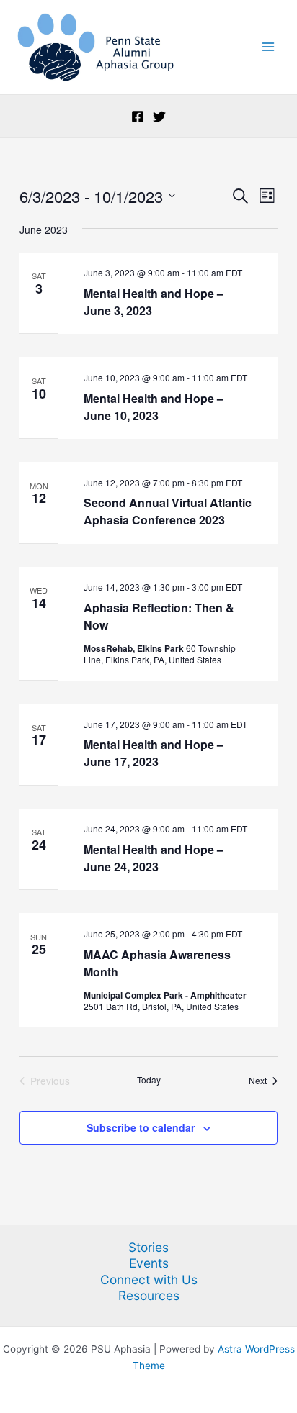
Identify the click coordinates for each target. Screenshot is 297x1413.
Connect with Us (149, 1279)
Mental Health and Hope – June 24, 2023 (153, 858)
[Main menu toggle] (268, 47)
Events (149, 1263)
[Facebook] (137, 116)
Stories (148, 1247)
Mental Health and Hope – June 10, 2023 (153, 407)
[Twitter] (159, 116)
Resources (148, 1295)
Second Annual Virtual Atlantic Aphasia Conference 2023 (168, 511)
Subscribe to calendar (141, 1127)
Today (149, 1080)
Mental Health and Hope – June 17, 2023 (153, 753)
